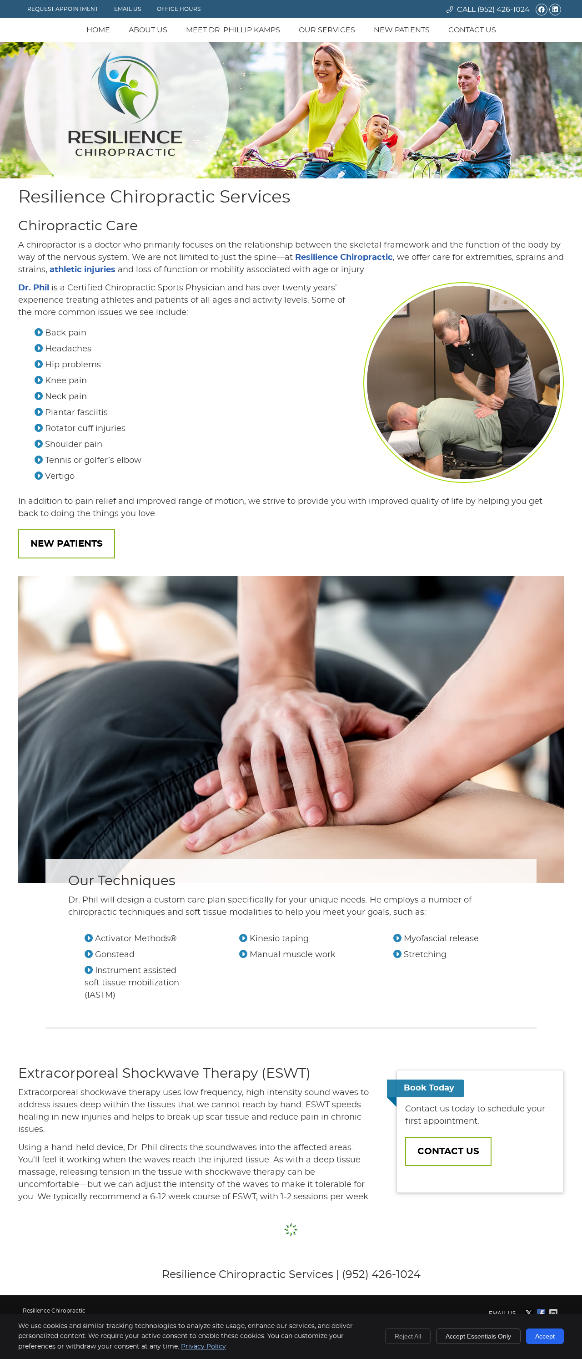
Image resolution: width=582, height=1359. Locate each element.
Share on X (530, 1313)
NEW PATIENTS (66, 543)
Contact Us (472, 30)
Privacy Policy (203, 1347)
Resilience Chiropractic (344, 258)
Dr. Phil (33, 288)
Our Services (327, 30)
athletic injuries (82, 270)
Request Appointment (62, 9)
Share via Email (554, 1313)
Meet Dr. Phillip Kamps (233, 30)
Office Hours (179, 9)
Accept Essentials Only (478, 1336)
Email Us (127, 9)
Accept (545, 1336)
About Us (148, 30)
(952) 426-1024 (503, 9)
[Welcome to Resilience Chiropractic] (125, 154)
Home (98, 30)
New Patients (402, 30)
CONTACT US (448, 1151)
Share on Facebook (542, 1313)
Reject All (408, 1336)
